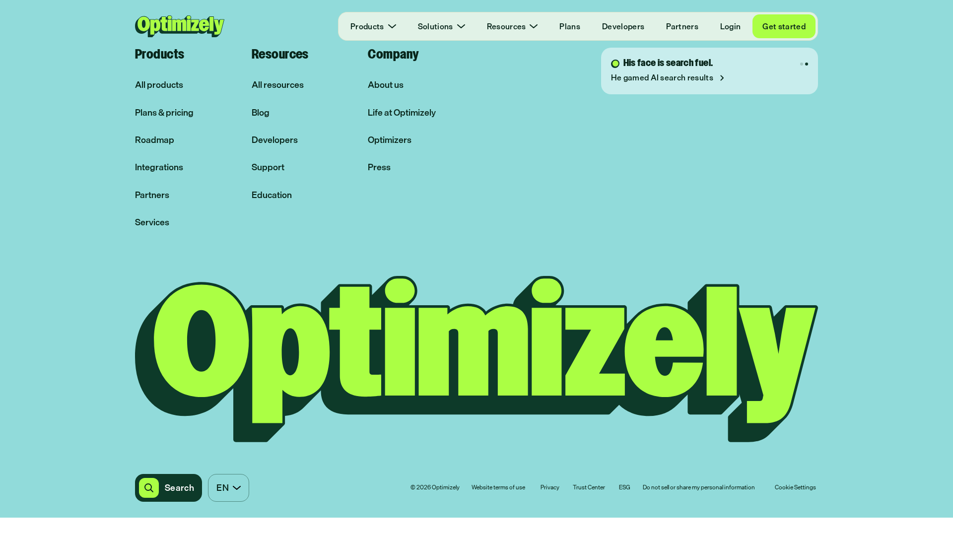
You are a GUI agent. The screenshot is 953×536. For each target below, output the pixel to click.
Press (379, 167)
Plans (569, 26)
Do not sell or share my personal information (699, 488)
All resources (278, 84)
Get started (784, 26)
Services (152, 222)
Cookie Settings (795, 488)
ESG (624, 488)
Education (272, 195)
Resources (506, 26)
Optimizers (389, 139)
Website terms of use (498, 488)
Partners (682, 26)
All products (159, 84)
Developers (623, 26)
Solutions (435, 26)
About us (386, 84)
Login (730, 26)
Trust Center (589, 488)
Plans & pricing (164, 112)
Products (367, 26)
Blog (261, 112)
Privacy (550, 488)
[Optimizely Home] (179, 26)
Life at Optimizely (402, 112)
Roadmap (154, 139)
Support (268, 167)
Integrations (159, 167)
